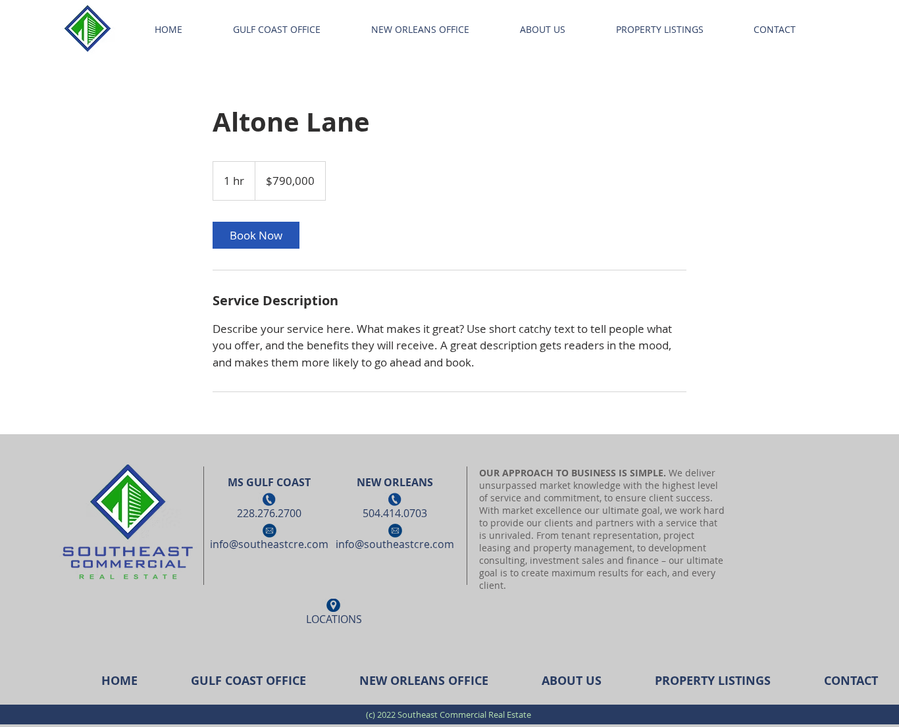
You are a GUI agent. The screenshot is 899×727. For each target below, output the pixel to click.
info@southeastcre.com (269, 544)
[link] (256, 235)
